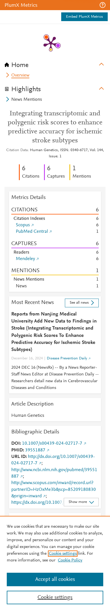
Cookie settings (63, 553)
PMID (17, 450)
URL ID (18, 457)
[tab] (55, 63)
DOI (15, 443)
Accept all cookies (55, 579)
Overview (20, 75)
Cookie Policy (70, 560)
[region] (55, 563)
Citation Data (17, 150)
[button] (102, 5)
